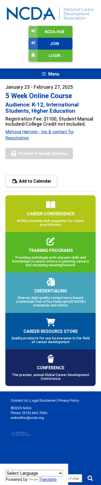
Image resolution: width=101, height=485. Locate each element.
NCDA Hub (54, 31)
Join (54, 43)
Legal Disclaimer (43, 400)
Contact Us (19, 400)
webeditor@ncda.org (27, 417)
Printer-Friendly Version (43, 153)
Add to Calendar (34, 181)
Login (54, 55)
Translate (48, 479)
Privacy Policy (68, 400)
